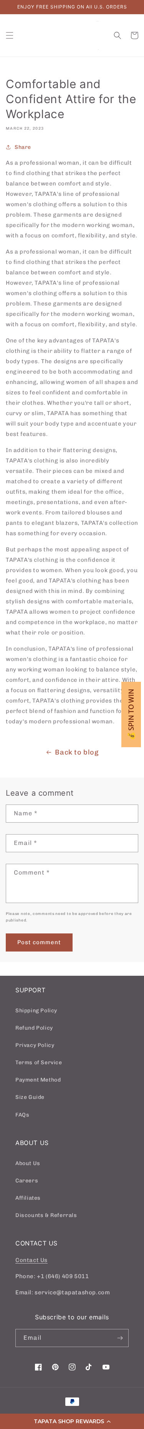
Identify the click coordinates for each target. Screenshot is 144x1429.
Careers (26, 1180)
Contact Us (31, 1260)
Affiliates (28, 1198)
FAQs (22, 1115)
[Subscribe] (119, 1338)
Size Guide (30, 1097)
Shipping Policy (36, 1010)
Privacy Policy (34, 1045)
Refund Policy (34, 1028)
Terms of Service (38, 1062)
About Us (27, 1163)
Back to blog (76, 752)
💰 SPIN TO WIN (131, 714)
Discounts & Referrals (46, 1215)
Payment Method (38, 1080)
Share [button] (23, 147)
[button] (72, 1421)
